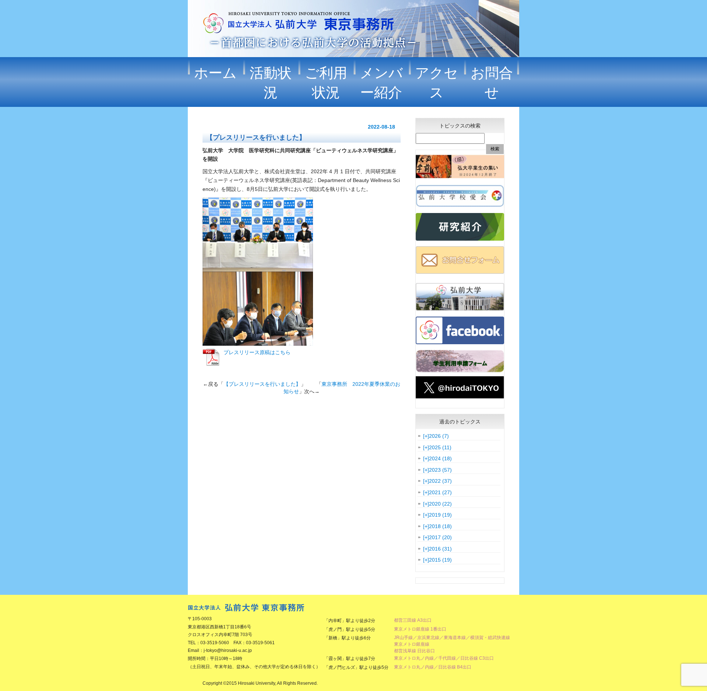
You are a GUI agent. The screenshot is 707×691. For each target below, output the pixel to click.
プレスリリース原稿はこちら (257, 352)
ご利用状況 (326, 82)
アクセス (436, 82)
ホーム (215, 73)
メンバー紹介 (381, 82)
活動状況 (271, 82)
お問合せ (492, 82)
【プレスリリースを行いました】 (262, 384)
